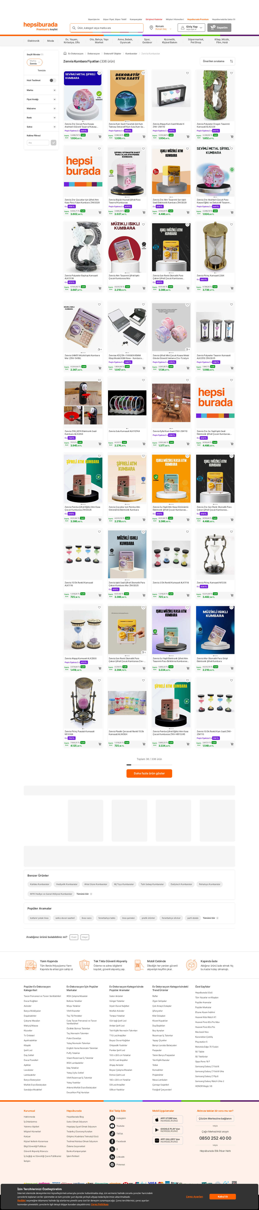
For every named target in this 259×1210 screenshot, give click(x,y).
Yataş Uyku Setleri (75, 1072)
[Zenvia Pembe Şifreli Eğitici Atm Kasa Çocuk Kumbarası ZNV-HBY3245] (171, 703)
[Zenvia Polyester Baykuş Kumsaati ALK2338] (83, 247)
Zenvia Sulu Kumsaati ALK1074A (124, 431)
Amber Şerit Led (116, 1025)
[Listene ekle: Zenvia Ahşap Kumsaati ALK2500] (99, 607)
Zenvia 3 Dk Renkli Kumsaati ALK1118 (171, 582)
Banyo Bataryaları (32, 1079)
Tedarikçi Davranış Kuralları (79, 1131)
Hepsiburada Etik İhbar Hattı (215, 1150)
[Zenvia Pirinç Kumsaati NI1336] (215, 555)
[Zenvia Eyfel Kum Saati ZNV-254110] (171, 403)
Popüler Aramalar (203, 1002)
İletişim (27, 1161)
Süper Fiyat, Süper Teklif (114, 19)
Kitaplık (27, 1045)
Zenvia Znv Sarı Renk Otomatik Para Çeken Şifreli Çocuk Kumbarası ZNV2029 (214, 508)
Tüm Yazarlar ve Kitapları (206, 997)
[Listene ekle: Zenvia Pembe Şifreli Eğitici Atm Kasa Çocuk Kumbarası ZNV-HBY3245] (187, 680)
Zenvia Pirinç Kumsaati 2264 (210, 275)
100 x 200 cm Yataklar (120, 1055)
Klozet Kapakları (160, 1020)
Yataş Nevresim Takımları (78, 1043)
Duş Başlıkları (158, 1025)
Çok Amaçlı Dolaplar (161, 1006)
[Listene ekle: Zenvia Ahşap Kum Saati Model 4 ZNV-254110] (187, 73)
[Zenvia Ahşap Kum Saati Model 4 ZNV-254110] (171, 96)
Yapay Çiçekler (159, 1040)
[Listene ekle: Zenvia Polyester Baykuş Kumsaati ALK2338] (99, 224)
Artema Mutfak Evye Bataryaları (81, 1087)
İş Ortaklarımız (30, 1121)
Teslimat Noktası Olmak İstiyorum (82, 1141)
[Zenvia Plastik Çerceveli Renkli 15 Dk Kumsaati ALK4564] (127, 703)
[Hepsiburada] (40, 25)
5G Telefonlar (201, 1056)
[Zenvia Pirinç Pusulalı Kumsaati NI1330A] (83, 703)
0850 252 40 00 (215, 1138)
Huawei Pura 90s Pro (205, 1027)
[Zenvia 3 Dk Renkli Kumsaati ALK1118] (171, 555)
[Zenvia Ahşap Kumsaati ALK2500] (83, 630)
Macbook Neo (202, 1032)
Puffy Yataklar (73, 1053)
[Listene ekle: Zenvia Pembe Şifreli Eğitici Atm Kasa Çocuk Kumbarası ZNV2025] (99, 456)
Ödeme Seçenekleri (76, 1146)
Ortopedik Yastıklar (118, 1045)
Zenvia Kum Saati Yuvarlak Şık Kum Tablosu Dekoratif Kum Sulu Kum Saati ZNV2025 (127, 125)
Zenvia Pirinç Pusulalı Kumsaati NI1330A (79, 732)
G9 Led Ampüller (117, 1084)
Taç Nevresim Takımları (77, 1033)
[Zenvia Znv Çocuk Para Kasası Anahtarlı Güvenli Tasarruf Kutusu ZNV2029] (83, 96)
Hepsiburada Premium (198, 19)
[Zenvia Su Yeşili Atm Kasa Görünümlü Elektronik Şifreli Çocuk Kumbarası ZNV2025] (171, 479)
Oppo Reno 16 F (202, 1061)
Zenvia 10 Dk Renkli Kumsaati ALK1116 (79, 584)
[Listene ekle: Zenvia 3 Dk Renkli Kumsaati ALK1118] (187, 532)
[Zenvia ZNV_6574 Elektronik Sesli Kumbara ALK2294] (83, 403)
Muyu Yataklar (73, 1006)
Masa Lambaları (159, 1079)
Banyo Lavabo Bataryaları (164, 1045)
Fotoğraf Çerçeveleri (162, 1089)
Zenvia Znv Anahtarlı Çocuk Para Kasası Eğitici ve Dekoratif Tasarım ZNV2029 (213, 201)
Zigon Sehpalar (159, 1001)
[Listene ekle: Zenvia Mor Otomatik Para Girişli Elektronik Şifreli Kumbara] (231, 607)
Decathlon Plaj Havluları (78, 1092)
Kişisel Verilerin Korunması (36, 1141)
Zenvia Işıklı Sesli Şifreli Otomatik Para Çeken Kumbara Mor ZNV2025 (127, 584)
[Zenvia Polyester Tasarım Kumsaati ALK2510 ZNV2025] (215, 328)
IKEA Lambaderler (75, 1063)
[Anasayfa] (65, 54)
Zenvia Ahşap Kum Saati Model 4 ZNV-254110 (168, 125)
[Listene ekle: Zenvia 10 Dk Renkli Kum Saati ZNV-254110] (231, 680)
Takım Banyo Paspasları (163, 1055)
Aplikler (27, 1065)
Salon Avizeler (116, 996)
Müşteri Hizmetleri (175, 19)
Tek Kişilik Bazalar (160, 1060)
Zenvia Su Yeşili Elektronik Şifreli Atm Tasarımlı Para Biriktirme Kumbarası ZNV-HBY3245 (170, 660)
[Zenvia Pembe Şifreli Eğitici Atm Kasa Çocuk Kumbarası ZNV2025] (83, 479)
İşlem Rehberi (73, 1156)
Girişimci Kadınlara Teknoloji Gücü (82, 1136)
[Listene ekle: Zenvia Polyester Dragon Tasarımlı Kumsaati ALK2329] (231, 73)
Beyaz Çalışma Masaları (120, 1070)
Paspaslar (157, 1050)
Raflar (155, 996)
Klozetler (28, 1030)
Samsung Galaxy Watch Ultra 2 (209, 1081)
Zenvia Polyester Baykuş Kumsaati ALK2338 (81, 277)
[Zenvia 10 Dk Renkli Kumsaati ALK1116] (83, 555)
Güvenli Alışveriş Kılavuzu (36, 1151)
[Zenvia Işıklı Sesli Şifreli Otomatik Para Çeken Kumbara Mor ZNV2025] (127, 555)
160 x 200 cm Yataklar (119, 1079)
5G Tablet (199, 1051)
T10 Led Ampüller (117, 1035)
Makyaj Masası (31, 1025)
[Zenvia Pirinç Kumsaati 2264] (215, 247)
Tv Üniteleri (29, 1035)
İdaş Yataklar (73, 1067)
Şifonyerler (157, 1011)
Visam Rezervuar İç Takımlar (80, 1058)
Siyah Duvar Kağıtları (119, 1006)
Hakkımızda (29, 1116)
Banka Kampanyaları (76, 1151)
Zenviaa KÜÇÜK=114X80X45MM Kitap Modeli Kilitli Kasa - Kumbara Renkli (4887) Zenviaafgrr (125, 357)
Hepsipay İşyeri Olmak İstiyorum (82, 1126)
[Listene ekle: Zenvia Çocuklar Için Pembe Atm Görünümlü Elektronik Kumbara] (143, 456)
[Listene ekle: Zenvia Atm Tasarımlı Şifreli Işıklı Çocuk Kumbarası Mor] (143, 224)
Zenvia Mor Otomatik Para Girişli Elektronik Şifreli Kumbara (212, 660)
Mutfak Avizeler (116, 1011)
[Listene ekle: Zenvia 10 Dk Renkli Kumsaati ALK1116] (99, 532)
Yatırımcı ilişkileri (31, 1126)
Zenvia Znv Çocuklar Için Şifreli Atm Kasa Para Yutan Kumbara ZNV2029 (82, 201)
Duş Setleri (29, 1055)
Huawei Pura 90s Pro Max (207, 1022)
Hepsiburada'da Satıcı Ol (223, 19)
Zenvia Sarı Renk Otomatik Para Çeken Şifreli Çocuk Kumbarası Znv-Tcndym (126, 660)
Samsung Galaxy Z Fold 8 (207, 1066)
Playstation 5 (201, 1041)
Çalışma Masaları (32, 1020)
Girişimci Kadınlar (154, 19)
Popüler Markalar (203, 1007)
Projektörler (157, 1075)
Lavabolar (28, 1070)
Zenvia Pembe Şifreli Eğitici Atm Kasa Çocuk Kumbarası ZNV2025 (82, 508)
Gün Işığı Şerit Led (117, 1020)
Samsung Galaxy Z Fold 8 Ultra (209, 1071)
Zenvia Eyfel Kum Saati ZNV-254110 (170, 431)
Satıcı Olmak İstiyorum (77, 1121)
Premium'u (43, 29)
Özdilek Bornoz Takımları (78, 1028)
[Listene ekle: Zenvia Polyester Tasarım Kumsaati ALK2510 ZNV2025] (231, 304)
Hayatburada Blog (75, 1116)
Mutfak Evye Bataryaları (35, 1084)
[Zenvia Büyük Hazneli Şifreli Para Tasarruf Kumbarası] (127, 172)
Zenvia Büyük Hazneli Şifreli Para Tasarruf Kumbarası (124, 201)
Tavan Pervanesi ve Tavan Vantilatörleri (42, 996)
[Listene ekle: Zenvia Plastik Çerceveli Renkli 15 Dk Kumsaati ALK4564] (143, 680)
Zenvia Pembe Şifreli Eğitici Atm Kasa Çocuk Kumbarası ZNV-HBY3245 (170, 732)
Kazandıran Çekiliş (204, 1037)
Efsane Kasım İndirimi (205, 1012)
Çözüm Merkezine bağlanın (215, 1118)
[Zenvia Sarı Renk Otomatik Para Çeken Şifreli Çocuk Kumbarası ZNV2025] (171, 247)
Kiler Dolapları (158, 1015)
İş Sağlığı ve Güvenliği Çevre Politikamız (42, 1156)
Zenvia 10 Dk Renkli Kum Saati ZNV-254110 (214, 732)
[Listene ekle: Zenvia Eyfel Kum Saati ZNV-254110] (187, 380)
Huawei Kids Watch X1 (205, 1017)
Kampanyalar (136, 19)
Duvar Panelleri (31, 1060)
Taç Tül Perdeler (74, 1015)
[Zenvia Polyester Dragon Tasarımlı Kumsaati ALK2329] (215, 96)
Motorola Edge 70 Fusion (206, 1046)
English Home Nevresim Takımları (82, 1048)
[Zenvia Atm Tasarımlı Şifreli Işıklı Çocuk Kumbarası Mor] (127, 247)
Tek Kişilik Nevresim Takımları (123, 1030)
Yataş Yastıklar (73, 1082)
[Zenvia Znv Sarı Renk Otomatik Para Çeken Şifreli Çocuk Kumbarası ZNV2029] (215, 479)
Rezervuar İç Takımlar (162, 1035)
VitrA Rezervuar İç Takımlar (79, 1077)
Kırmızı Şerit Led (117, 1075)
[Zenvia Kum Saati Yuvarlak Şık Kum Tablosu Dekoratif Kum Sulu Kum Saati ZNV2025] (127, 96)
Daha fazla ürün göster (149, 773)
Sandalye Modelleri (33, 1089)
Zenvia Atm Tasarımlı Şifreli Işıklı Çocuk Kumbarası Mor (124, 277)
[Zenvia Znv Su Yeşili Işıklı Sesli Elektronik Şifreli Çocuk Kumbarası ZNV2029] (215, 403)
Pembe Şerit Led (117, 1050)
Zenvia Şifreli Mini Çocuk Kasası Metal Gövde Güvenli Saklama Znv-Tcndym (171, 356)
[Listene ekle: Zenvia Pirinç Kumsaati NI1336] (231, 532)
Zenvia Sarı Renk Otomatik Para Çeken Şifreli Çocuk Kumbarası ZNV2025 (168, 277)
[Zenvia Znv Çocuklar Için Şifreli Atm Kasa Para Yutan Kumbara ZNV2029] (83, 172)
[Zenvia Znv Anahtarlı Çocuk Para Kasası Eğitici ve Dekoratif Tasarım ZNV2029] (215, 172)
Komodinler (157, 1070)
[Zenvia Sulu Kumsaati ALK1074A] (127, 403)
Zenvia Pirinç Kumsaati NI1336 (211, 582)
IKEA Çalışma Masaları (77, 996)
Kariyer (27, 1136)
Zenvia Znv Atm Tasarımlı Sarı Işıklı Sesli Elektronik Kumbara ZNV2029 (169, 201)
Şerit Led (28, 1050)
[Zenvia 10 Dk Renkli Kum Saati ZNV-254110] (215, 703)
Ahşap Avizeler (116, 1065)
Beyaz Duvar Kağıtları (119, 1040)
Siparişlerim (94, 19)
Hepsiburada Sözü (203, 992)
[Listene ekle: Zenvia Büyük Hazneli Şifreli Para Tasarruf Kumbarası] (143, 149)
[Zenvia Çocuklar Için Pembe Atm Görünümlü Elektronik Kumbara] (127, 479)
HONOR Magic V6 (203, 1086)
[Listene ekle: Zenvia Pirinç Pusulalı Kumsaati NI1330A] (99, 680)
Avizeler (27, 1006)
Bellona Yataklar (74, 1001)
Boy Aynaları (158, 1030)
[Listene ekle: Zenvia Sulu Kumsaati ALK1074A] (143, 380)
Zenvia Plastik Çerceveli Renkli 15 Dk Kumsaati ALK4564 (126, 732)
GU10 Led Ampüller (118, 1060)
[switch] (52, 80)
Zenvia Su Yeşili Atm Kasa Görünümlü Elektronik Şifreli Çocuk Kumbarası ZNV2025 (170, 508)
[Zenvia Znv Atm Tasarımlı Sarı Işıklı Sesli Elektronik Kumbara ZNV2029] (171, 172)
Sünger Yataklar (116, 1001)
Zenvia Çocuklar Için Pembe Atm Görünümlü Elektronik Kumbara (124, 508)
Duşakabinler (30, 1015)
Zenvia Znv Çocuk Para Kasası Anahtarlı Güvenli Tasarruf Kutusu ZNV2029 (80, 125)
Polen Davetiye (74, 1038)
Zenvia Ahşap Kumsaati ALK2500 (80, 658)
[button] (83, 136)
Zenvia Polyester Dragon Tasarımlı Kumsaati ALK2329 (213, 125)
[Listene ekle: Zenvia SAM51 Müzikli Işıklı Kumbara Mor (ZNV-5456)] (99, 304)
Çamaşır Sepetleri (160, 1084)
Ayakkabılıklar (30, 1040)
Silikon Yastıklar (116, 1089)
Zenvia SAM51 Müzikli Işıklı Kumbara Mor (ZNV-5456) (82, 356)
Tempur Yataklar (117, 1015)
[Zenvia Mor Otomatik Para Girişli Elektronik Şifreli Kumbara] (215, 630)
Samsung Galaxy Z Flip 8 (206, 1076)
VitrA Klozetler (73, 1011)
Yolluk (155, 1065)
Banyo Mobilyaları (32, 1011)
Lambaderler (30, 1075)
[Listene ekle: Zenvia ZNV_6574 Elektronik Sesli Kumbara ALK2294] (99, 380)
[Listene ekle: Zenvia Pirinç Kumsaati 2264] (231, 224)
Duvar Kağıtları (31, 1001)
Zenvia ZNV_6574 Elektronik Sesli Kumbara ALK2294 (80, 432)
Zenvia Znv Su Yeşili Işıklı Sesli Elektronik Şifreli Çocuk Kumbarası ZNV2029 (213, 432)
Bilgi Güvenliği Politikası (35, 1146)
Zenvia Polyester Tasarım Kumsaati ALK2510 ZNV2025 (213, 356)
